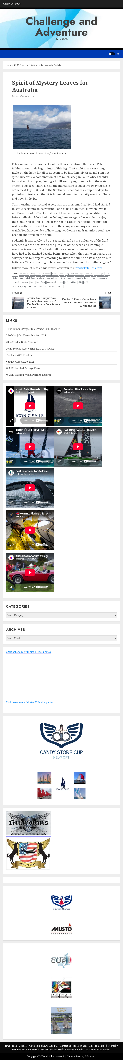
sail (66, 282)
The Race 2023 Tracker (19, 355)
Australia (46, 273)
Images (83, 1046)
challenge (98, 273)
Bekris (54, 273)
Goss (63, 278)
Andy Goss (35, 273)
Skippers (23, 1046)
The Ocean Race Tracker (97, 1049)
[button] (4, 54)
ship (80, 282)
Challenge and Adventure (62, 26)
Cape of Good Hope (74, 273)
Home (7, 1046)
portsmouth (51, 282)
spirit (86, 282)
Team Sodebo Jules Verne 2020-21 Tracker (30, 348)
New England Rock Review (25, 1049)
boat (61, 273)
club (107, 273)
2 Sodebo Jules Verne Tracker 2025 (26, 335)
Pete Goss (40, 282)
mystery (25, 282)
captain (89, 273)
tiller (40, 286)
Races (75, 1046)
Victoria (52, 286)
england (40, 278)
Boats (14, 1046)
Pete (32, 282)
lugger (70, 278)
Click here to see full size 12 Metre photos (30, 702)
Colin (15, 278)
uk (45, 286)
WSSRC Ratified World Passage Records (28, 374)
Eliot (21, 278)
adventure (24, 273)
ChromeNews (74, 1056)
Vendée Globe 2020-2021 (20, 361)
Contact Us (65, 1046)
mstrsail (16, 282)
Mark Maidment (82, 278)
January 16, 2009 (28, 96)
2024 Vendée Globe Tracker (22, 342)
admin (16, 96)
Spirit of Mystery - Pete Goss (24, 286)
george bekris (52, 278)
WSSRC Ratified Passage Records (24, 368)
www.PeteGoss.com (89, 268)
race (61, 282)
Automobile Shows (38, 1046)
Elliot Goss (30, 278)
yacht (60, 286)
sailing (73, 282)
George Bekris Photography (103, 1046)
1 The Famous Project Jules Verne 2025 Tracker (33, 329)
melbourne (102, 278)
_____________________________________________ (33, 768)
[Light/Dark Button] (112, 53)
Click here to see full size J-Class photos (28, 652)
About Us (53, 1046)
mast (93, 278)
